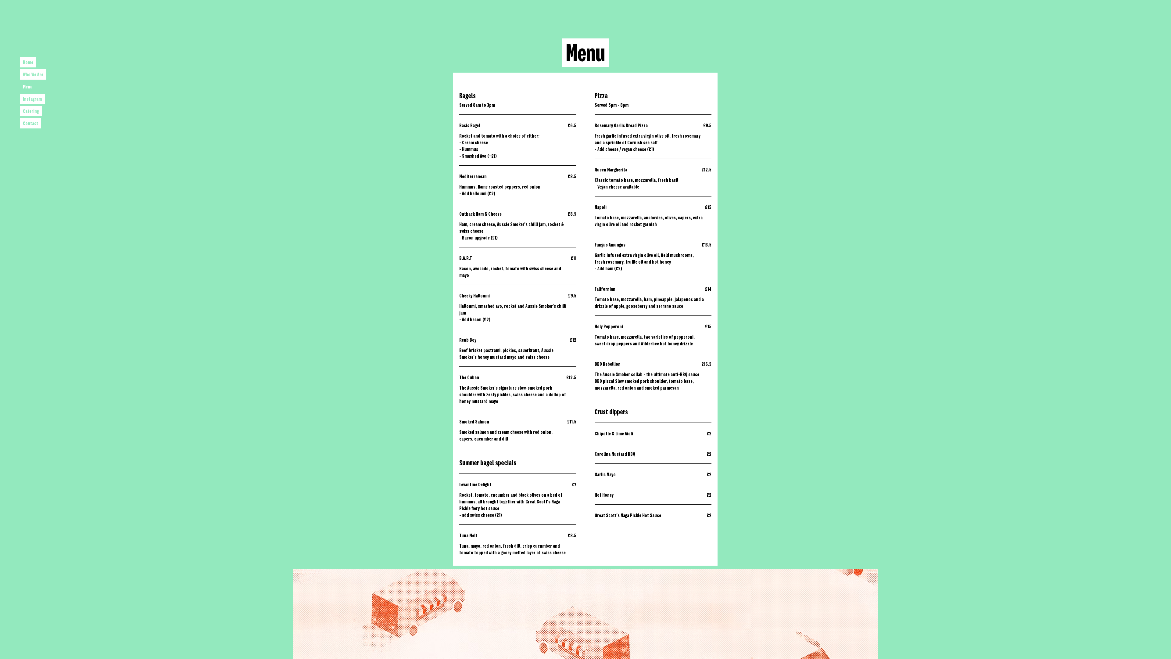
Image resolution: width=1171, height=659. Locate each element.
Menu (28, 87)
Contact (30, 123)
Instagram (32, 99)
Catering (31, 111)
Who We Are (33, 74)
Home (28, 62)
